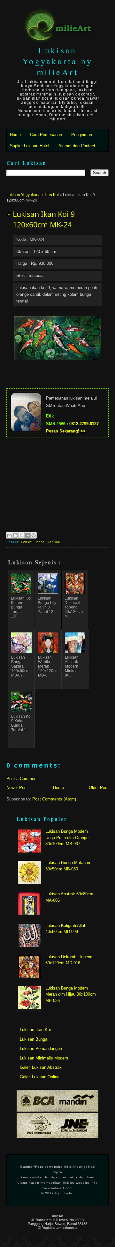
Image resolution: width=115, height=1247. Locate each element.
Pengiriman (81, 134)
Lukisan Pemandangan (41, 1048)
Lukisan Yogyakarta (23, 195)
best (40, 542)
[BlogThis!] (15, 535)
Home (15, 134)
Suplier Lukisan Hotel (29, 145)
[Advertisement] (57, 484)
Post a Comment (22, 778)
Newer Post (17, 787)
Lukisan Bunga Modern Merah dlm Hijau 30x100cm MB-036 (70, 994)
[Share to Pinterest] (33, 535)
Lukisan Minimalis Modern (44, 1058)
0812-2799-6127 (84, 423)
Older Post (99, 787)
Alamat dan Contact (76, 145)
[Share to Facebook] (27, 535)
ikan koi (53, 542)
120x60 (27, 542)
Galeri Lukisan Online (39, 1077)
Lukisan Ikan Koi (35, 1029)
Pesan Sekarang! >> (66, 431)
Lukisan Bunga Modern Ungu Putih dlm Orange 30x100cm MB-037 (66, 837)
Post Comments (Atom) (54, 799)
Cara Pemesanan (46, 134)
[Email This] (9, 535)
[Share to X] (21, 535)
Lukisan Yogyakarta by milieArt (57, 61)
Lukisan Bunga (33, 1039)
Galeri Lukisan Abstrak (41, 1067)
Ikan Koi (52, 195)
